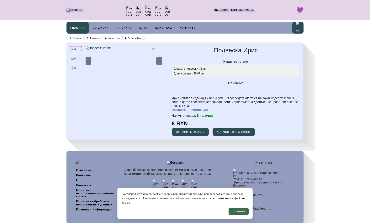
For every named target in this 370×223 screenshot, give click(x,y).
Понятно (238, 211)
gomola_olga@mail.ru (255, 208)
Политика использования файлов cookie (95, 193)
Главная (77, 27)
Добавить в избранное (234, 131)
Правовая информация (94, 209)
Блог (143, 27)
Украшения (114, 38)
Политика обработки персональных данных (94, 203)
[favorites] (300, 11)
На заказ (124, 27)
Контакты (188, 27)
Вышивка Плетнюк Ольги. (234, 10)
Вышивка (100, 27)
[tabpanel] (124, 48)
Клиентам (163, 27)
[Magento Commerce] (74, 10)
